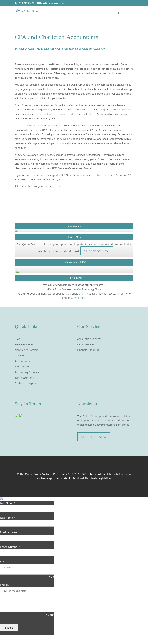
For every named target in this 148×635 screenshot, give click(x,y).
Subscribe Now (96, 250)
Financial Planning (88, 350)
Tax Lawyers (22, 366)
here (58, 186)
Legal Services (85, 344)
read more (79, 297)
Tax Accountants (25, 377)
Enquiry (4, 585)
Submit (9, 627)
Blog (17, 339)
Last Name (7, 517)
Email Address (9, 532)
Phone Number (10, 547)
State (3, 561)
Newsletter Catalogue (28, 350)
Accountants (22, 361)
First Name (7, 503)
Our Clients (75, 278)
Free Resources (24, 344)
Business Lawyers (25, 383)
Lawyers (20, 355)
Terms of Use (98, 474)
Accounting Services (27, 372)
